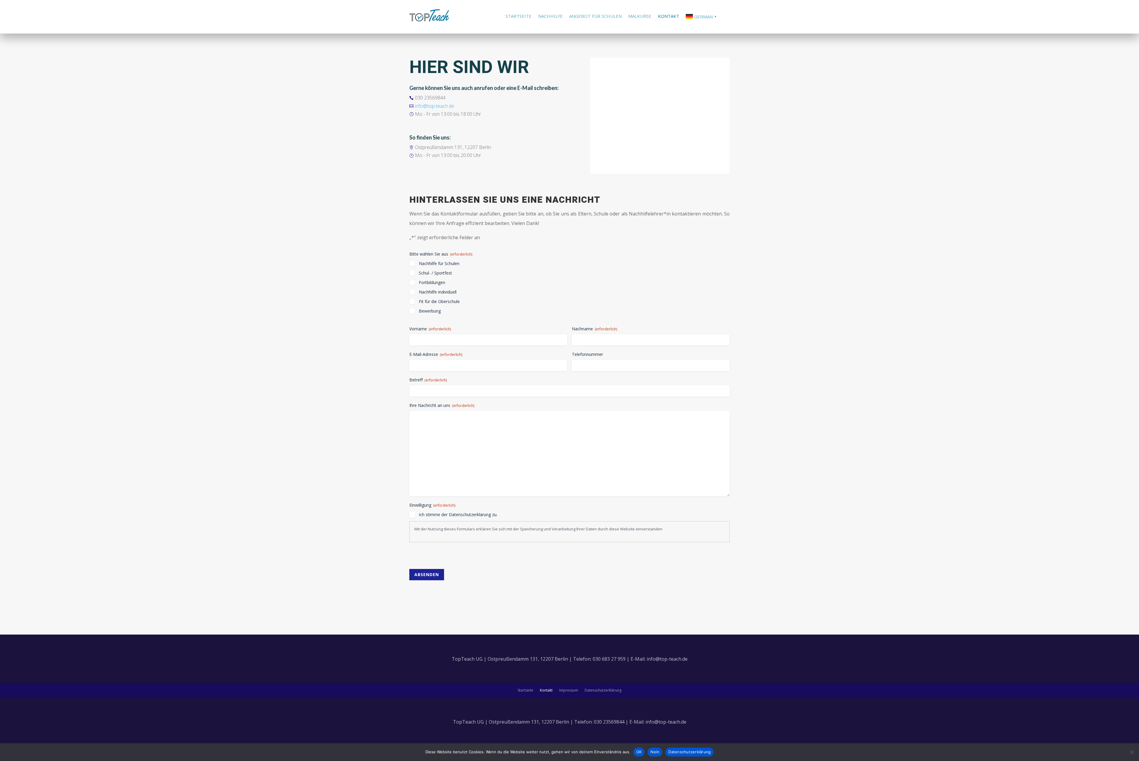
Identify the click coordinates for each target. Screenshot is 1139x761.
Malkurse (639, 16)
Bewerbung (430, 311)
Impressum (568, 690)
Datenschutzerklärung (603, 690)
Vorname (430, 329)
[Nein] (1132, 752)
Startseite (518, 16)
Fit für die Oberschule (439, 301)
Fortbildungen (432, 282)
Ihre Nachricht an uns (441, 405)
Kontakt (668, 16)
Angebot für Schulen (595, 16)
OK (639, 751)
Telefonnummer (587, 354)
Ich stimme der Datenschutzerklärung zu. (458, 514)
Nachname (594, 329)
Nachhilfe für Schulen (439, 263)
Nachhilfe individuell (437, 292)
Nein (654, 751)
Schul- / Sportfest (435, 273)
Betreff (428, 380)
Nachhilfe (550, 16)
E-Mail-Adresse (435, 354)
